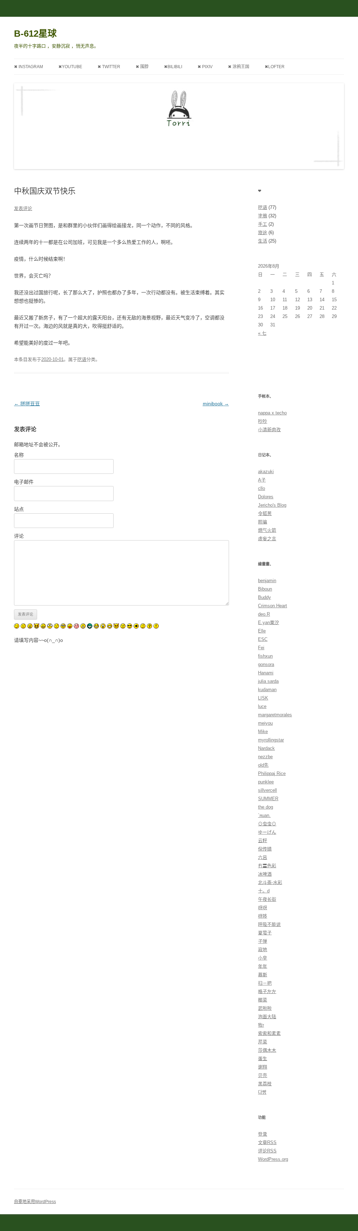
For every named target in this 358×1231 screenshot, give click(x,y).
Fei (261, 647)
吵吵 (262, 421)
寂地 (262, 949)
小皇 (262, 958)
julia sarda (268, 681)
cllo (261, 488)
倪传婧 (265, 849)
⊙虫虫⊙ (267, 823)
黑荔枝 (265, 1083)
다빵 (262, 1092)
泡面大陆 (267, 1016)
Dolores (265, 496)
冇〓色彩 (267, 865)
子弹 (262, 941)
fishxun (265, 656)
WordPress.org (273, 1159)
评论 (19, 536)
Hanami (265, 672)
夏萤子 (265, 932)
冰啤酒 (265, 874)
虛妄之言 (267, 538)
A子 (262, 480)
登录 (262, 1134)
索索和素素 (269, 1033)
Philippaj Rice (272, 773)
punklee (266, 781)
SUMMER (268, 798)
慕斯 (262, 974)
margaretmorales (275, 714)
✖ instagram (28, 66)
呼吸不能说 (269, 924)
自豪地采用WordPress (35, 1201)
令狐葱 (265, 513)
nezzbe (265, 756)
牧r (261, 1025)
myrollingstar (271, 740)
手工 (262, 224)
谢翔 (262, 1067)
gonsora (266, 664)
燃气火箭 (267, 530)
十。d (264, 890)
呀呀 (262, 907)
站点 (19, 509)
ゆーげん (267, 832)
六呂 (262, 857)
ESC (262, 639)
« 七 (262, 333)
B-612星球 (35, 33)
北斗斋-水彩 (270, 882)
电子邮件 (24, 482)
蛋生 (262, 1058)
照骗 (262, 521)
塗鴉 (262, 215)
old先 (263, 765)
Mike (263, 731)
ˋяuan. (264, 815)
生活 (262, 241)
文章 (267, 1142)
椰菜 (262, 999)
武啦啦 (265, 1008)
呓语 (81, 359)
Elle (262, 630)
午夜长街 (267, 899)
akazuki (266, 471)
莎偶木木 (267, 1050)
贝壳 (262, 1075)
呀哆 (262, 916)
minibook (216, 403)
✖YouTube (70, 66)
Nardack (266, 748)
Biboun (265, 589)
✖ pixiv (205, 66)
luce (262, 706)
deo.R (264, 614)
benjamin (267, 580)
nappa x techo (272, 412)
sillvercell (267, 790)
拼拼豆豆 (27, 403)
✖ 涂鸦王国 (238, 66)
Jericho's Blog (272, 505)
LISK (263, 698)
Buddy (264, 597)
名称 (19, 455)
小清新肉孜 (269, 429)
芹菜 (262, 1041)
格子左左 (267, 991)
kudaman (267, 689)
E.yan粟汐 (268, 622)
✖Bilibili (173, 66)
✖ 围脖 (142, 66)
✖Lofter (275, 66)
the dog (265, 807)
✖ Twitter (109, 66)
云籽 (262, 840)
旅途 (262, 232)
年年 (262, 966)
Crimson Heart (272, 605)
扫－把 (265, 983)
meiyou (265, 723)
